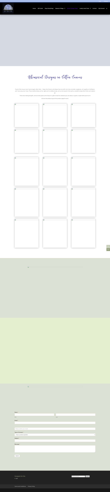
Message (17, 444)
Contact (95, 8)
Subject (17, 438)
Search (87, 476)
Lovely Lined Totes (84, 8)
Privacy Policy (31, 486)
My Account (102, 8)
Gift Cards (40, 8)
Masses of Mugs (59, 8)
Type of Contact (19, 432)
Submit (17, 455)
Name (16, 412)
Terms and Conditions (20, 486)
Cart (100, 1)
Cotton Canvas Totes (72, 8)
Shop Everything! (49, 8)
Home (34, 8)
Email (16, 420)
